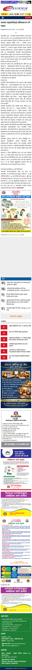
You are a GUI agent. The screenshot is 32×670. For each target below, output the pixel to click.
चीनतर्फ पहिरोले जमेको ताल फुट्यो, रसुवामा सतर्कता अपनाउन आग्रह (16, 295)
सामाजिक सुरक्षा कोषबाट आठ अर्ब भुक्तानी (18, 345)
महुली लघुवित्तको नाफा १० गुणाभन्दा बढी (20, 326)
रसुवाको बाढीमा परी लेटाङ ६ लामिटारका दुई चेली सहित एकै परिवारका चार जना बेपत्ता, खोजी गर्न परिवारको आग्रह (18, 302)
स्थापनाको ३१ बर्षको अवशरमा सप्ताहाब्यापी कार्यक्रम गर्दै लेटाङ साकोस (19, 351)
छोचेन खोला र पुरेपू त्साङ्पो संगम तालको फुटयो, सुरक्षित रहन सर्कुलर (18, 283)
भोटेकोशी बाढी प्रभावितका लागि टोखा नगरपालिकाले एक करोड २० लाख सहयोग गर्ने (18, 289)
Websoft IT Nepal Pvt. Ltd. (19, 668)
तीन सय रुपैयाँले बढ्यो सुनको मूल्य (18, 332)
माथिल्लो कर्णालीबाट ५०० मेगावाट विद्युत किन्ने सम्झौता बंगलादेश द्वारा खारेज (20, 339)
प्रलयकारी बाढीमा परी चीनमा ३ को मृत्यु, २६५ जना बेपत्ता (18, 309)
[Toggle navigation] (3, 17)
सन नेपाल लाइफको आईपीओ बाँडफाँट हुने (19, 357)
